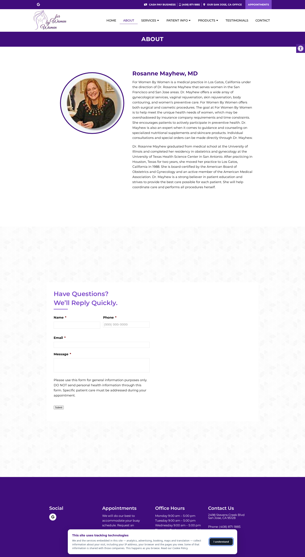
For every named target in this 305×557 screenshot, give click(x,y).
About (128, 20)
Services (148, 20)
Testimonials (237, 20)
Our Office (224, 4)
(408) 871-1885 (191, 4)
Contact (262, 20)
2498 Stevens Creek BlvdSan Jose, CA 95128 (226, 516)
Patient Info (177, 20)
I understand (221, 541)
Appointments (258, 4)
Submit (58, 407)
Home (111, 20)
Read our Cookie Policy (174, 548)
